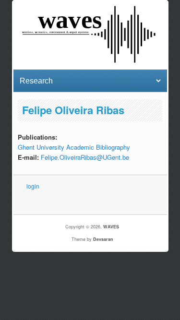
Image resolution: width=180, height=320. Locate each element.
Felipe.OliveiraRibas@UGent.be (85, 157)
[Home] (90, 61)
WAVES (111, 227)
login (32, 186)
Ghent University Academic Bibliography (74, 147)
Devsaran (103, 239)
